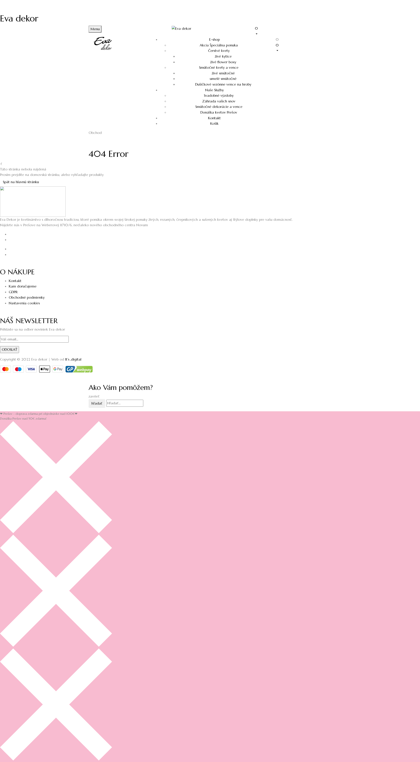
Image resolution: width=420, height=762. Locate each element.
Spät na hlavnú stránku (21, 182)
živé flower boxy (223, 62)
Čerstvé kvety (219, 50)
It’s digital (73, 359)
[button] (293, 31)
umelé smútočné (223, 78)
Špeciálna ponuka (219, 45)
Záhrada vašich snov (218, 101)
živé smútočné (223, 73)
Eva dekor (19, 18)
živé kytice (223, 56)
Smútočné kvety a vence (218, 67)
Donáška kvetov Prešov (218, 112)
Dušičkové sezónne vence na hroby (223, 84)
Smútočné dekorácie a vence (218, 106)
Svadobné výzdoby (219, 95)
